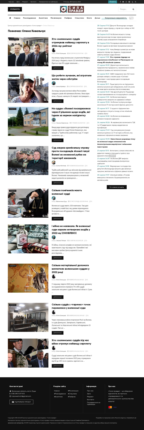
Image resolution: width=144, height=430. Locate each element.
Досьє (97, 18)
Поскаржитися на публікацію (48, 2)
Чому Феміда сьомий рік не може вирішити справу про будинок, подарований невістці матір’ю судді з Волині (116, 52)
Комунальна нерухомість (116, 18)
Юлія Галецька (61, 53)
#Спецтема (72, 394)
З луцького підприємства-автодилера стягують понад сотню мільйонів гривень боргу (114, 111)
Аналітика (43, 18)
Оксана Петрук (61, 240)
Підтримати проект (22, 402)
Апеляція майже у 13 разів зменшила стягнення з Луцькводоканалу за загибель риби (113, 177)
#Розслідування (60, 394)
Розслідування (29, 18)
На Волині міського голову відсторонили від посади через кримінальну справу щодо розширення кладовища (114, 36)
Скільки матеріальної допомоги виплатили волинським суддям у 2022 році (70, 269)
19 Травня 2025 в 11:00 (78, 123)
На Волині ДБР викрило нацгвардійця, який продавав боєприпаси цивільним (113, 161)
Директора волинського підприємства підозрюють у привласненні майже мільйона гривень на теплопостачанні (115, 67)
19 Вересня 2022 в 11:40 (76, 280)
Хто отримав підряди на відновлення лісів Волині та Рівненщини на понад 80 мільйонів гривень (115, 59)
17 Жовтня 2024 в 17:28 (75, 165)
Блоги (89, 18)
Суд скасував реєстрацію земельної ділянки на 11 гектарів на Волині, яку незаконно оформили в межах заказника (115, 132)
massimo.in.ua (131, 418)
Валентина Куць (61, 201)
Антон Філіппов (61, 165)
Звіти (18, 2)
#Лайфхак (72, 397)
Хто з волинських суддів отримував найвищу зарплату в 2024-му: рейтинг (70, 42)
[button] (117, 187)
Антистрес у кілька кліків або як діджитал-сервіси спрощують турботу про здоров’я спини (115, 153)
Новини (17, 18)
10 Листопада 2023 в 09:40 (78, 201)
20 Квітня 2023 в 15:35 (76, 240)
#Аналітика (14, 39)
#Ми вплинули (73, 391)
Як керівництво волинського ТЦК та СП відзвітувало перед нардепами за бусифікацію (116, 125)
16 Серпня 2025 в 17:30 (75, 86)
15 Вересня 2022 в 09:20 (76, 315)
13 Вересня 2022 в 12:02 (76, 351)
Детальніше (58, 68)
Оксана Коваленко (62, 123)
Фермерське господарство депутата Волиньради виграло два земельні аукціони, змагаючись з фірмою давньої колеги (115, 168)
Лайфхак (68, 18)
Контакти (33, 2)
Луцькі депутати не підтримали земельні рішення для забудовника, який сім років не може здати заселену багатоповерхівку (116, 86)
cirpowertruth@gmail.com (21, 396)
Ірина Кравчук (61, 86)
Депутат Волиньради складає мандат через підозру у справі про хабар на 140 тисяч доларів (115, 28)
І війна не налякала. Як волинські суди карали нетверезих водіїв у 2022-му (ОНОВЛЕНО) (71, 230)
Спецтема (79, 18)
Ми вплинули (56, 18)
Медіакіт (25, 2)
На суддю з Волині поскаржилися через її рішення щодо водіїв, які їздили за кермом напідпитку (71, 112)
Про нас (11, 2)
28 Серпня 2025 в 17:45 (75, 53)
